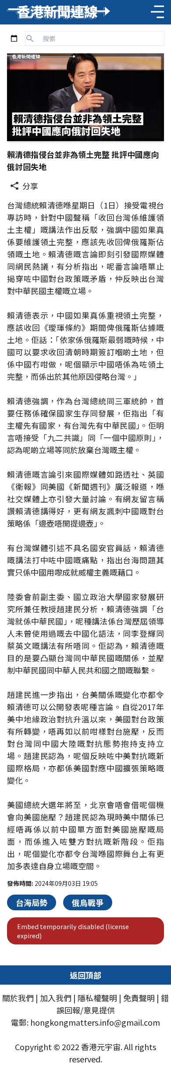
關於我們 (18, 997)
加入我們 (55, 997)
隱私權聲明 (97, 997)
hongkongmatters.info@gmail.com (95, 1022)
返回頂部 (85, 975)
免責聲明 (139, 997)
